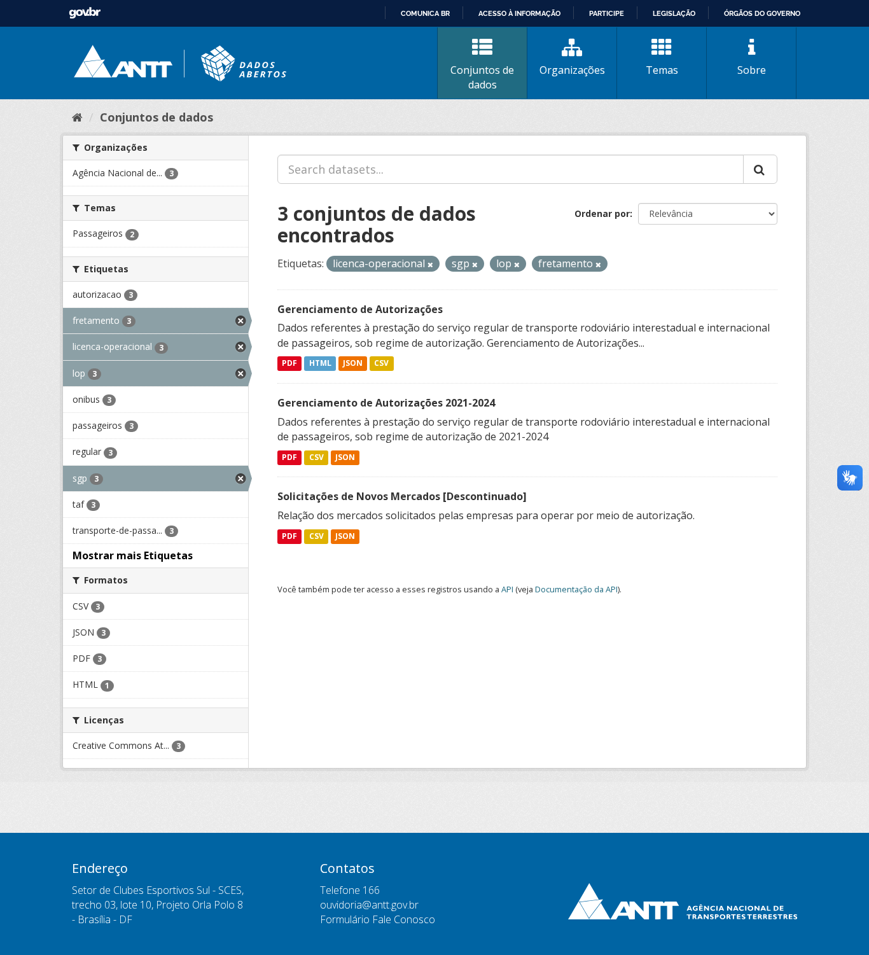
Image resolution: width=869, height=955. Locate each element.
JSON (353, 363)
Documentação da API (576, 589)
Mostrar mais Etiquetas (133, 555)
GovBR (85, 13)
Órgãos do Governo (762, 13)
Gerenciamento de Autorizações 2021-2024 (386, 403)
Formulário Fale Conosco (377, 919)
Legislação (674, 13)
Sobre (751, 70)
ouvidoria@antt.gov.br (369, 905)
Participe (606, 13)
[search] (760, 169)
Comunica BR (425, 13)
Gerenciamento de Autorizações (360, 309)
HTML (320, 363)
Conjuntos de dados (482, 77)
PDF (289, 363)
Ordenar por (602, 213)
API (507, 589)
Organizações (572, 70)
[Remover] (430, 264)
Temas (662, 70)
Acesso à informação (519, 13)
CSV (381, 363)
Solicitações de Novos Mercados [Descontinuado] (402, 496)
